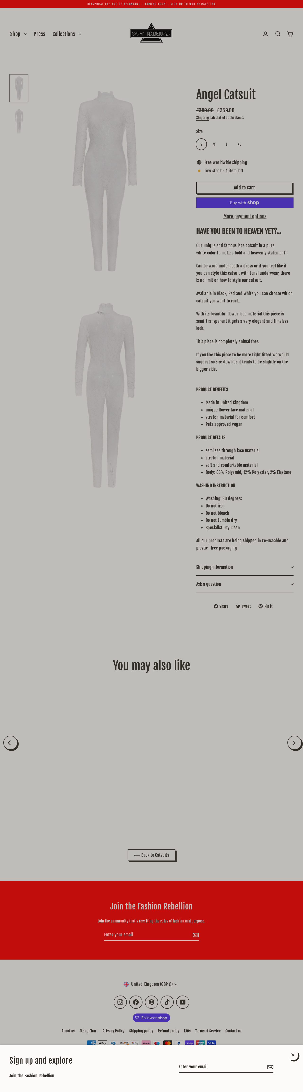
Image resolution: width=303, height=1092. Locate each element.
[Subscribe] (269, 1067)
